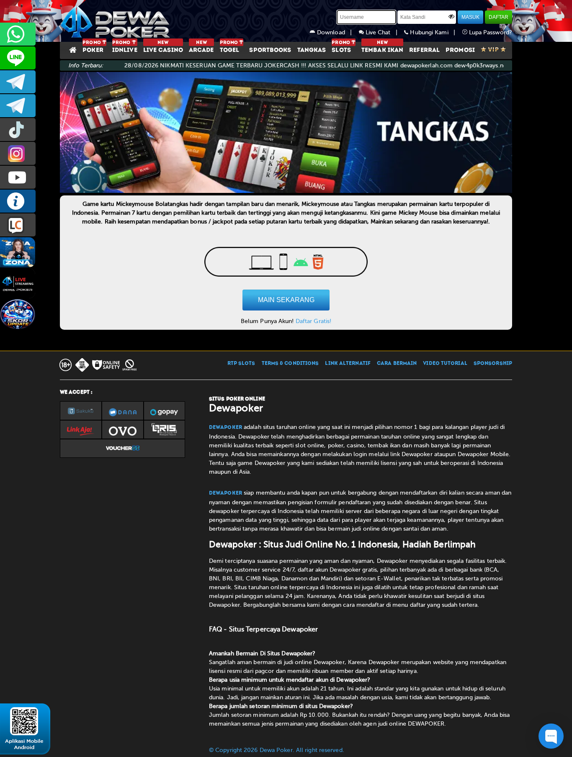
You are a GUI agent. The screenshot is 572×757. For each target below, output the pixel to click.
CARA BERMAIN (397, 363)
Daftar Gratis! (313, 321)
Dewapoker (225, 427)
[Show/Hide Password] (451, 16)
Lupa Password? (490, 32)
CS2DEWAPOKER (18, 57)
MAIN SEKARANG (286, 299)
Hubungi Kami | (435, 32)
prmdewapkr (18, 129)
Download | (337, 32)
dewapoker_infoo (18, 81)
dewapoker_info (18, 105)
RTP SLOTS (241, 363)
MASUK (470, 17)
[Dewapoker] (116, 21)
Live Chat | (384, 32)
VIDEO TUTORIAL (445, 363)
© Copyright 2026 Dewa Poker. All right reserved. (276, 750)
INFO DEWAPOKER (18, 201)
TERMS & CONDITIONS (290, 363)
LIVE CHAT (18, 224)
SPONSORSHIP (493, 363)
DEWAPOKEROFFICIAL (18, 177)
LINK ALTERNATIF (348, 363)
